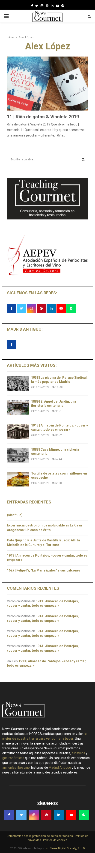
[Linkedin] (52, 5)
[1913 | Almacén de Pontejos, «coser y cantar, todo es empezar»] (18, 431)
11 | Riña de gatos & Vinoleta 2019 (43, 116)
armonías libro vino (16, 767)
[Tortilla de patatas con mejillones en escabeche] (18, 479)
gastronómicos (13, 758)
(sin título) (15, 515)
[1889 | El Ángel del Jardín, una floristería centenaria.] (18, 407)
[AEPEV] (47, 275)
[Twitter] (36, 5)
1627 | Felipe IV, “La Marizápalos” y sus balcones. (44, 570)
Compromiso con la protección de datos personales (40, 836)
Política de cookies (54, 840)
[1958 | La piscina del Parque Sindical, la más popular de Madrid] (18, 383)
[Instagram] (42, 5)
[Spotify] (62, 5)
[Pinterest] (47, 5)
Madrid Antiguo (60, 767)
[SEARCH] (83, 159)
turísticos (78, 753)
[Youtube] (57, 5)
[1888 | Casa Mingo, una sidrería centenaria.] (18, 455)
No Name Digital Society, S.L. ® (65, 848)
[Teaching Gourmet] (47, 218)
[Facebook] (32, 5)
